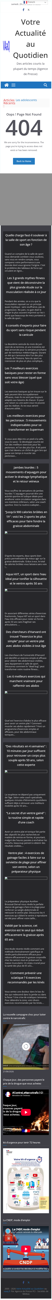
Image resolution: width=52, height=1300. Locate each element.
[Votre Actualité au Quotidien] (6, 85)
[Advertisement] (26, 199)
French (31, 2)
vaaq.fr (7, 1291)
